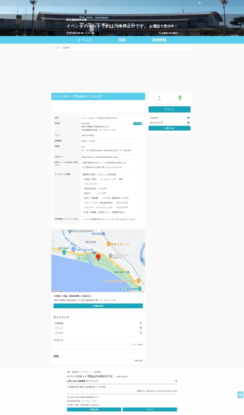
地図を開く (99, 306)
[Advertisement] (122, 71)
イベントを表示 (137, 345)
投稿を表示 (138, 361)
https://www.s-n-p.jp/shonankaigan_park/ (100, 157)
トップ (56, 48)
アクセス (137, 124)
